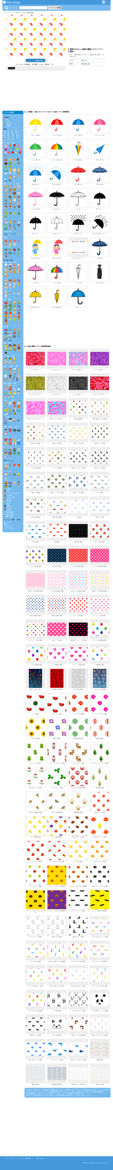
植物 (8, 143)
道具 (15, 427)
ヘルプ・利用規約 (25, 1158)
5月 (16, 131)
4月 (12, 131)
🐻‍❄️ (19, 193)
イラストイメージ (8, 12)
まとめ (107, 2)
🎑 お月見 (7, 508)
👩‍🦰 (19, 345)
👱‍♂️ (6, 349)
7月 (12, 133)
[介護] (12, 396)
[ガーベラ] (20, 153)
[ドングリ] (17, 160)
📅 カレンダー (9, 140)
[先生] (9, 379)
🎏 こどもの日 (9, 497)
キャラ (9, 184)
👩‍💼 (10, 359)
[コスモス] (20, 149)
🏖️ (19, 176)
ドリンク (7, 290)
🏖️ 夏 (6, 119)
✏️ (19, 369)
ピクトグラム (8, 528)
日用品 (10, 427)
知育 (16, 366)
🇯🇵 (14, 443)
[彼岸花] (5, 156)
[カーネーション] (5, 153)
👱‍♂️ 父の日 (7, 501)
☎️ (10, 429)
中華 (14, 262)
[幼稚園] (20, 379)
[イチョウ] (9, 160)
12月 (8, 137)
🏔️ (14, 176)
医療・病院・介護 (10, 383)
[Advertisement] (87, 30)
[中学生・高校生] (17, 379)
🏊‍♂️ (19, 409)
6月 (8, 133)
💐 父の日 (7, 124)
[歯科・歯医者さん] (9, 396)
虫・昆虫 (7, 247)
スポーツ (7, 400)
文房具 (11, 366)
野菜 (5, 300)
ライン (9, 522)
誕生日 (6, 462)
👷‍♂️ (14, 359)
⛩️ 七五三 (7, 510)
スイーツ (7, 278)
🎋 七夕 (7, 121)
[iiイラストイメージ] (11, 3)
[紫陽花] (9, 149)
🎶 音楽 (6, 417)
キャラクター (8, 447)
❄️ (14, 173)
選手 (12, 400)
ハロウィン (8, 480)
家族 (5, 343)
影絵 (18, 184)
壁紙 (16, 12)
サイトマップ (10, 1158)
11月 (17, 135)
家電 (5, 427)
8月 (16, 133)
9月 (8, 135)
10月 (12, 135)
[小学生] (13, 379)
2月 (17, 137)
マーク (13, 437)
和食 (5, 262)
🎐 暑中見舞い (9, 514)
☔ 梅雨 (7, 126)
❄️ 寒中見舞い (9, 512)
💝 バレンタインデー (11, 493)
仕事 (12, 356)
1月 (13, 137)
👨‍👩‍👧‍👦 (6, 352)
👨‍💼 (6, 359)
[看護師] (5, 396)
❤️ (10, 389)
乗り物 (6, 326)
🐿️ (10, 203)
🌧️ (10, 173)
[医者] (18, 393)
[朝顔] (13, 149)
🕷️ (10, 486)
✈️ (19, 335)
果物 (9, 300)
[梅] (9, 153)
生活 (9, 343)
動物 (5, 184)
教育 (5, 366)
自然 (12, 143)
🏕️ (14, 413)
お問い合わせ (40, 1158)
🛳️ (10, 339)
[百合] (16, 153)
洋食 (10, 262)
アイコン (7, 437)
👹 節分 (7, 491)
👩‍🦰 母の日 (7, 499)
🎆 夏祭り (7, 506)
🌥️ (6, 173)
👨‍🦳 (10, 349)
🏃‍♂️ (14, 375)
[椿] (12, 153)
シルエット (8, 526)
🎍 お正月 (7, 489)
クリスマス (8, 471)
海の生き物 (8, 231)
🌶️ (19, 309)
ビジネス (7, 356)
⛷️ (6, 413)
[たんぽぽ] (17, 149)
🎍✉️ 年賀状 (8, 516)
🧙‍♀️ (19, 482)
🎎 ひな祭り (8, 495)
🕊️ (19, 222)
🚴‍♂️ (19, 332)
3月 (8, 131)
